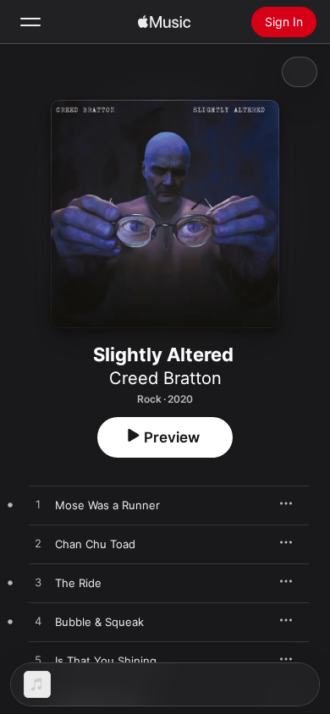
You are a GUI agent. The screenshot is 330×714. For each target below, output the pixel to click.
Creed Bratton (165, 378)
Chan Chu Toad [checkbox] (95, 544)
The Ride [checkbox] (78, 583)
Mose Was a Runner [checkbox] (107, 505)
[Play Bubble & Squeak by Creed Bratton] (38, 621)
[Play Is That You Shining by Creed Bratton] (38, 660)
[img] (164, 22)
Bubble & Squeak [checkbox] (99, 622)
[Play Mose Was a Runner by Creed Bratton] (38, 505)
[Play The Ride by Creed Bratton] (38, 582)
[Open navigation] (30, 22)
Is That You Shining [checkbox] (106, 660)
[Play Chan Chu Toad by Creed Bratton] (38, 544)
